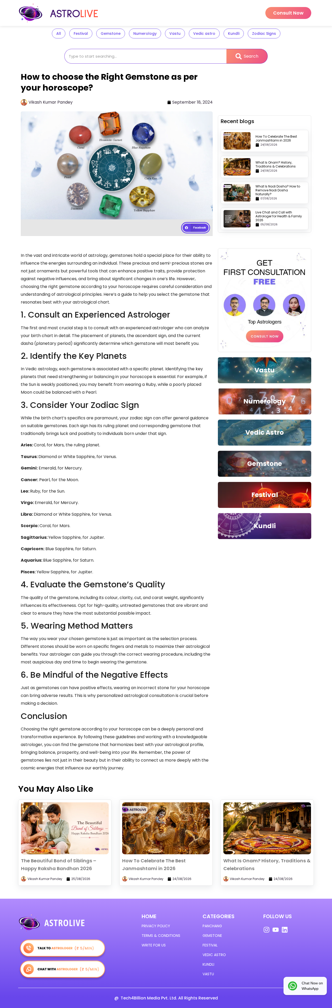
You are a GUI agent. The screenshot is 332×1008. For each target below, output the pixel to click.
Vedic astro (204, 33)
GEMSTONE (212, 935)
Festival (81, 33)
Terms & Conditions (161, 935)
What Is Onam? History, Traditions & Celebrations (275, 164)
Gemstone (111, 33)
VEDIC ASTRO (214, 954)
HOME (149, 916)
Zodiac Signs (264, 33)
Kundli (233, 33)
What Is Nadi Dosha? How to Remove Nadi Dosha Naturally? (277, 190)
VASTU (208, 974)
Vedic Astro (264, 432)
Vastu (175, 33)
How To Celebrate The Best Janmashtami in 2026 (276, 138)
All (58, 33)
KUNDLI (208, 964)
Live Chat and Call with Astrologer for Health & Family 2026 (278, 216)
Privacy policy (156, 926)
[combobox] (145, 56)
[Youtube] (275, 929)
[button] (196, 228)
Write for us (154, 945)
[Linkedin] (284, 929)
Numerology (145, 33)
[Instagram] (266, 929)
